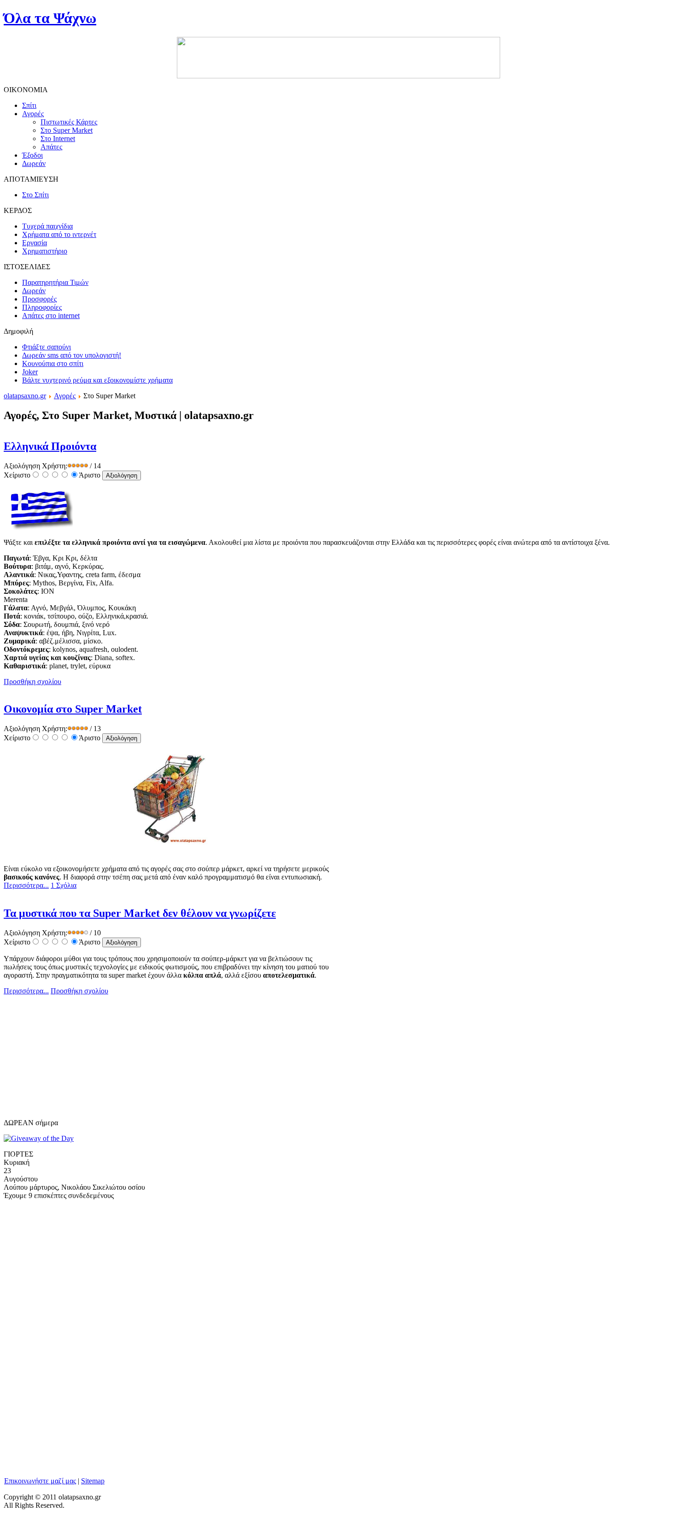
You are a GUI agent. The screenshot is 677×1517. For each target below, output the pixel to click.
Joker (30, 372)
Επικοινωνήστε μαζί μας (40, 1481)
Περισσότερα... (26, 885)
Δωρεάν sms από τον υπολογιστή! (71, 355)
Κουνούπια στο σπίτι (52, 363)
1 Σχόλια (63, 885)
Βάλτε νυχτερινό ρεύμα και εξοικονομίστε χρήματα (97, 380)
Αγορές (65, 396)
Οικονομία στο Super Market (73, 709)
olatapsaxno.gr (25, 396)
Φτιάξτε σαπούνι (46, 347)
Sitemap (93, 1481)
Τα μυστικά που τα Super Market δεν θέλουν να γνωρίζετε (140, 913)
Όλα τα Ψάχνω (50, 18)
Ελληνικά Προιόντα (50, 446)
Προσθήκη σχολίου (32, 681)
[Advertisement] (73, 1061)
